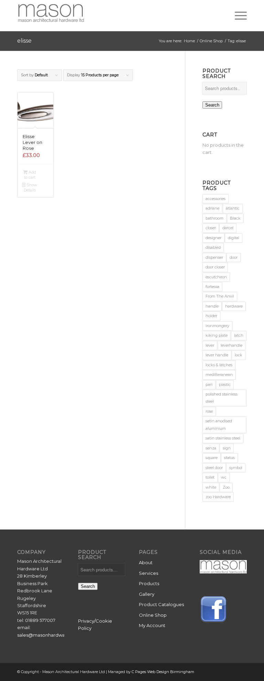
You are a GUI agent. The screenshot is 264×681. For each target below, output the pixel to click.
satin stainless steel (223, 438)
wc (224, 477)
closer (211, 227)
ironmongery (217, 325)
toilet (210, 477)
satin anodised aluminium (219, 424)
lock (238, 355)
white (211, 487)
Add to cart (30, 175)
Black (235, 218)
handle (212, 306)
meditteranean (219, 374)
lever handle (217, 355)
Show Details (30, 187)
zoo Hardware (218, 496)
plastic (225, 384)
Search (212, 105)
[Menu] (237, 15)
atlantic (233, 208)
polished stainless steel (222, 398)
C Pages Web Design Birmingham (163, 671)
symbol (235, 467)
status (229, 457)
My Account (152, 625)
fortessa (212, 286)
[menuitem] (237, 15)
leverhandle (231, 345)
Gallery (146, 594)
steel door (214, 467)
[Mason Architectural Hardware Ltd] (50, 15)
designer (213, 237)
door (234, 257)
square (212, 457)
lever (210, 345)
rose (209, 411)
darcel (227, 227)
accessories (216, 198)
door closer (215, 267)
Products (149, 583)
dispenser (214, 257)
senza (211, 448)
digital (233, 237)
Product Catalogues (161, 604)
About (146, 562)
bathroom (214, 218)
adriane (212, 208)
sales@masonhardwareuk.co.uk (53, 635)
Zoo (226, 487)
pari (209, 384)
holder (211, 315)
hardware (234, 306)
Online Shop (153, 615)
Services (148, 573)
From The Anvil (220, 296)
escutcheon (216, 277)
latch (238, 335)
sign (227, 448)
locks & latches (219, 364)
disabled (213, 247)
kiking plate (217, 335)
